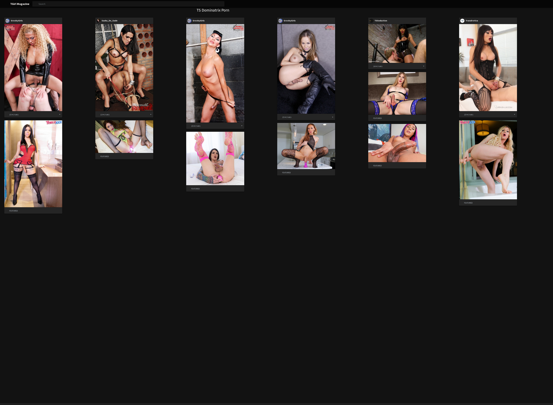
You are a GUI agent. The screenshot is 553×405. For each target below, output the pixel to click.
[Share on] (57, 114)
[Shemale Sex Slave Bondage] (124, 67)
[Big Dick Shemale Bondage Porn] (215, 73)
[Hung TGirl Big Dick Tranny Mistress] (33, 67)
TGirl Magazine (19, 4)
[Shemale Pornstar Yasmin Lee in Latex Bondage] (397, 43)
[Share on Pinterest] (53, 114)
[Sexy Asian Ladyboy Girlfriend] (488, 67)
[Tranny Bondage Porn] (306, 69)
